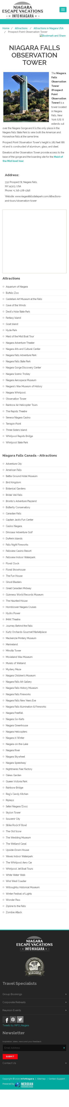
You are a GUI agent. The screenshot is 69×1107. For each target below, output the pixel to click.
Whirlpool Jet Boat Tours (19, 868)
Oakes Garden (13, 775)
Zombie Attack (14, 912)
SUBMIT (10, 1056)
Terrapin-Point (13, 423)
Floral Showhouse (15, 569)
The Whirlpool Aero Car (19, 862)
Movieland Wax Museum (19, 657)
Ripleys (10, 800)
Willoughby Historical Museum (23, 887)
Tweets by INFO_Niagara (16, 1025)
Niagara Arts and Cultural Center (23, 349)
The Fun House (14, 576)
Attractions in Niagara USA (48, 28)
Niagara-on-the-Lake (17, 744)
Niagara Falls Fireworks (18, 694)
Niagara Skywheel (15, 756)
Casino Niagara (14, 526)
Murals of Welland (16, 663)
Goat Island (12, 324)
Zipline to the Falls (16, 906)
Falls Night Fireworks (17, 544)
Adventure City (14, 463)
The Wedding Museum (18, 837)
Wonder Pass (13, 900)
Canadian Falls (13, 513)
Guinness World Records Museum (24, 594)
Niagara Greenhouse (17, 725)
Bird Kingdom (13, 482)
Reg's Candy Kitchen (17, 794)
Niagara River (13, 750)
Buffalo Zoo (12, 293)
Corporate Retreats (14, 1002)
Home (6, 28)
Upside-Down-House (17, 850)
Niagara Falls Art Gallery (19, 681)
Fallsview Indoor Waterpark (20, 557)
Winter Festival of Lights (19, 893)
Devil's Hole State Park (18, 311)
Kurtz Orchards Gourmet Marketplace (26, 632)
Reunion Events (12, 1010)
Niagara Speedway (16, 763)
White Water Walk (15, 875)
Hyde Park (11, 330)
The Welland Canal (16, 843)
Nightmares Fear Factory (19, 769)
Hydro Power (13, 613)
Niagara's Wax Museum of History (24, 386)
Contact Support (57, 1079)
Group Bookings (12, 994)
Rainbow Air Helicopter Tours (22, 405)
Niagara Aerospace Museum (21, 380)
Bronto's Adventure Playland (21, 501)
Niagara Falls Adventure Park (21, 355)
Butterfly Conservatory (18, 507)
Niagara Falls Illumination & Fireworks (26, 706)
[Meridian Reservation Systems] (23, 1084)
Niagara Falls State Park (18, 361)
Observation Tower (16, 398)
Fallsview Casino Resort (18, 551)
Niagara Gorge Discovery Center (23, 367)
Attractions (21, 28)
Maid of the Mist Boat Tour (20, 336)
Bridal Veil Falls (14, 495)
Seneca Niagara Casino (18, 417)
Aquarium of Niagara (17, 286)
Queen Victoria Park (16, 781)
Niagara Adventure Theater (20, 342)
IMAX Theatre (13, 619)
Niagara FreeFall (14, 713)
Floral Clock (12, 563)
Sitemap (41, 1079)
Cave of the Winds (16, 305)
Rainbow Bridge (14, 787)
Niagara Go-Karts (15, 719)
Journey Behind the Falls (19, 625)
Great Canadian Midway (18, 588)
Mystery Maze (13, 669)
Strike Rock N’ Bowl (16, 825)
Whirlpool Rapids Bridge (19, 436)
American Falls (14, 470)
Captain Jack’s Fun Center (19, 519)
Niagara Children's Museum (21, 675)
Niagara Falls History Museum (22, 688)
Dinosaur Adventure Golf (19, 532)
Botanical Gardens (16, 488)
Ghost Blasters (14, 582)
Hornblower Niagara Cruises (21, 607)
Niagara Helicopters (16, 731)
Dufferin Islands (14, 538)
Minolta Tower (13, 650)
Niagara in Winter (15, 738)
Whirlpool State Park (17, 442)
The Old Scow (13, 831)
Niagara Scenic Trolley (18, 374)
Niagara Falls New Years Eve (21, 700)
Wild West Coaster (16, 881)
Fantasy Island (13, 318)
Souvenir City (13, 818)
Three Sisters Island (16, 430)
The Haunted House (16, 600)
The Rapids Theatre (16, 411)
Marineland (12, 644)
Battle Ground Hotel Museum (22, 476)
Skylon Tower (13, 812)
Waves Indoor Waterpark (19, 856)
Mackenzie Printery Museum (21, 638)
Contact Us (9, 1063)
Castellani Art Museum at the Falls (24, 299)
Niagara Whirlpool (16, 392)
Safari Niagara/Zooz (17, 806)
